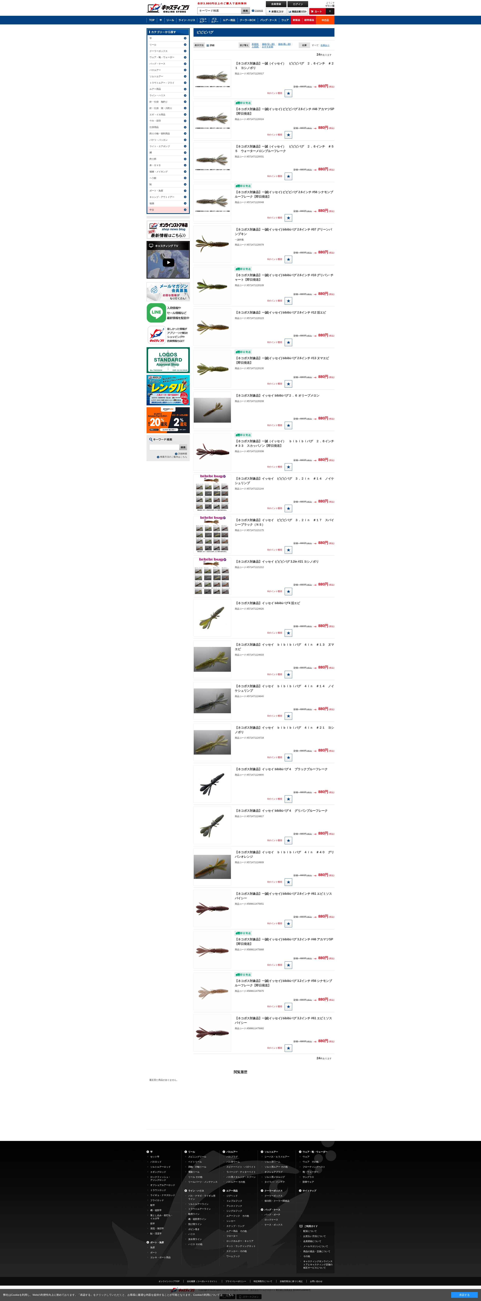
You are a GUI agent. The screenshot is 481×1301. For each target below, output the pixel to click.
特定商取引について (263, 1281)
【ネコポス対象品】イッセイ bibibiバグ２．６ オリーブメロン (277, 395)
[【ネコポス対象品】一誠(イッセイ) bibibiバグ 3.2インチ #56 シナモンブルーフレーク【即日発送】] (212, 991)
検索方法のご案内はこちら (173, 457)
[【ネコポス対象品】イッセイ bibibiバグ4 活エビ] (212, 617)
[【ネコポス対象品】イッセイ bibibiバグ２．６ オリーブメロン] (212, 410)
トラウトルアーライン (199, 1209)
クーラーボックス (159, 51)
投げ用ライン (195, 1224)
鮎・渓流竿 (156, 1233)
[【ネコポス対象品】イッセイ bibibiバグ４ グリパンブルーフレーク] (212, 825)
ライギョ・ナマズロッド (162, 1195)
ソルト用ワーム (272, 1161)
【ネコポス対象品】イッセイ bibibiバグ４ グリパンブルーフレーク (281, 810)
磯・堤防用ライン (197, 1219)
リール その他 (195, 1177)
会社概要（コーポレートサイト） (202, 1281)
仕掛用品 (154, 127)
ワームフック (233, 1256)
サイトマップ (309, 1190)
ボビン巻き (194, 1229)
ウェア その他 (310, 1161)
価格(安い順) (268, 44)
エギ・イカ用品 (157, 114)
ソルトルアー (156, 76)
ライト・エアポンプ (160, 146)
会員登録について (312, 1241)
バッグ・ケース (157, 63)
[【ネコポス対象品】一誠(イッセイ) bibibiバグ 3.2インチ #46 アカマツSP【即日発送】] (212, 950)
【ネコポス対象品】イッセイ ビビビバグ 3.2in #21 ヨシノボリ (277, 561)
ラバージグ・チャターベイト (241, 1172)
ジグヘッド (232, 1195)
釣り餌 (153, 159)
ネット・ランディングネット (241, 1246)
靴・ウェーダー (310, 1172)
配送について (310, 1231)
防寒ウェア (308, 1182)
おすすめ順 (267, 46)
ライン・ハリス (157, 95)
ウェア (306, 1156)
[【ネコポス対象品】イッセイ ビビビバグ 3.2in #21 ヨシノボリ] (212, 576)
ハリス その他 (195, 1244)
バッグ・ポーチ (272, 1214)
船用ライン (194, 1214)
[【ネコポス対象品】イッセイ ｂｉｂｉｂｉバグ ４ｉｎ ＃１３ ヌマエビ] (212, 659)
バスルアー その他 (235, 1182)
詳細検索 (259, 11)
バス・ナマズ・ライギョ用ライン (201, 1197)
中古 (152, 210)
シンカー (230, 1221)
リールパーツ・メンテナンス (203, 1182)
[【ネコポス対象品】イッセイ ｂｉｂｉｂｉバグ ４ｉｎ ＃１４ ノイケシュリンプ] (212, 700)
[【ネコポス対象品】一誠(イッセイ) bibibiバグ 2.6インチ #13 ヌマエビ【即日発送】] (212, 368)
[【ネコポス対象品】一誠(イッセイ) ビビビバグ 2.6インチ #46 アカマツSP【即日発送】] (212, 119)
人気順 (255, 46)
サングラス (308, 1177)
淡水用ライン (195, 1239)
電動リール (194, 1172)
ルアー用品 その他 (236, 1231)
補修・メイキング (159, 171)
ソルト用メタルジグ (275, 1177)
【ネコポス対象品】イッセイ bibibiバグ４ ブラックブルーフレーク (281, 769)
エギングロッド (158, 1172)
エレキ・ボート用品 (160, 1257)
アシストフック (234, 1206)
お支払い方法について (314, 1236)
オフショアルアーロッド (162, 1185)
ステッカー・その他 (236, 1251)
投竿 (152, 1223)
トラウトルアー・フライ (162, 83)
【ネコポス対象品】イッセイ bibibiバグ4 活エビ (267, 603)
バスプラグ (232, 1156)
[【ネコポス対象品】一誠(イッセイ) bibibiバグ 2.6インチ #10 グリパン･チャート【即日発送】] (212, 285)
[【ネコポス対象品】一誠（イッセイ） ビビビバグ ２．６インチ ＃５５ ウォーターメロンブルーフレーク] (212, 161)
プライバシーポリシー (235, 1281)
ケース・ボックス (274, 1224)
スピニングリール (197, 1156)
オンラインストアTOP (169, 1281)
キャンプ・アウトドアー (162, 197)
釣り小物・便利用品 (160, 133)
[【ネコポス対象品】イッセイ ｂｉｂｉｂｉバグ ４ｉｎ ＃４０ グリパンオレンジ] (212, 866)
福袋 (152, 203)
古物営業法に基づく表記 (291, 1281)
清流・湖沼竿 (157, 1228)
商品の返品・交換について (316, 1251)
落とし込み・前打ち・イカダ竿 (161, 1217)
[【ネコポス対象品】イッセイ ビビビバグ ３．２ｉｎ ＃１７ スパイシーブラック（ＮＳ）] (212, 534)
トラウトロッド (158, 1190)
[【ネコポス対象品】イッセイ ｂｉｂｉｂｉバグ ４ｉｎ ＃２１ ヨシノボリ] (212, 742)
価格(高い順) (284, 44)
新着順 (255, 44)
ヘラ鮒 (153, 178)
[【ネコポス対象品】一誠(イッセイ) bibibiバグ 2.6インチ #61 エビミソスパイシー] (212, 908)
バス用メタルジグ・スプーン (241, 1177)
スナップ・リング (235, 1226)
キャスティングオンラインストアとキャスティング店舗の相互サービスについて (318, 1264)
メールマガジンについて (315, 1246)
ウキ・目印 (155, 120)
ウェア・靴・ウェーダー (162, 57)
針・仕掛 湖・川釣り (161, 108)
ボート (153, 1252)
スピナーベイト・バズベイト (241, 1167)
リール (153, 44)
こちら (230, 1294)
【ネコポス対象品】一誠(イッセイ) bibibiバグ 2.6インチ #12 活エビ (280, 312)
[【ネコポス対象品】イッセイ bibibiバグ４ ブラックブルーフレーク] (212, 783)
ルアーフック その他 (237, 1216)
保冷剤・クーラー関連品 (277, 1201)
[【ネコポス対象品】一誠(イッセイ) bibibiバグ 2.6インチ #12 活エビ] (212, 327)
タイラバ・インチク (275, 1182)
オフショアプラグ (274, 1172)
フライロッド (157, 1200)
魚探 (152, 1247)
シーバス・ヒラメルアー (277, 1156)
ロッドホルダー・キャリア (239, 1241)
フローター (232, 1236)
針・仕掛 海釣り (159, 101)
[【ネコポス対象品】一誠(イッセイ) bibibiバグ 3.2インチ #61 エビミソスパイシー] (212, 1033)
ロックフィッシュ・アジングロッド (160, 1179)
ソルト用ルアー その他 (276, 1167)
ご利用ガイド (311, 1226)
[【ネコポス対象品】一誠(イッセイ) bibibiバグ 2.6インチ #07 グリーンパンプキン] (212, 244)
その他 (306, 1256)
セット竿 (154, 1156)
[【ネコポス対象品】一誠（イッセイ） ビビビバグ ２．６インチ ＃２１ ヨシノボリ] (212, 78)
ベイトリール (195, 1161)
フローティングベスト (314, 1167)
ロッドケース (271, 1219)
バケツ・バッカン (159, 140)
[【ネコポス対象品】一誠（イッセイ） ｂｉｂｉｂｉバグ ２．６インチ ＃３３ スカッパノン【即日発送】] (212, 451)
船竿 (152, 1205)
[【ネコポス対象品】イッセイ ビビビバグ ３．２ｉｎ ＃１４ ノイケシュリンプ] (212, 493)
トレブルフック (234, 1201)
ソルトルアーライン (198, 1204)
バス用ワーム (233, 1161)
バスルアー (155, 70)
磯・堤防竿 (156, 1210)
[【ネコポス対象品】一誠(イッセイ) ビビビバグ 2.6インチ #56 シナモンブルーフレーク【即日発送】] (212, 202)
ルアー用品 (155, 89)
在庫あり (325, 45)
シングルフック (234, 1211)
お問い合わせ (316, 1281)
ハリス (191, 1234)
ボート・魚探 (156, 190)
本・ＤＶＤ (155, 165)
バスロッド (156, 1161)
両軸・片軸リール (197, 1167)
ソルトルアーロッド (160, 1167)
